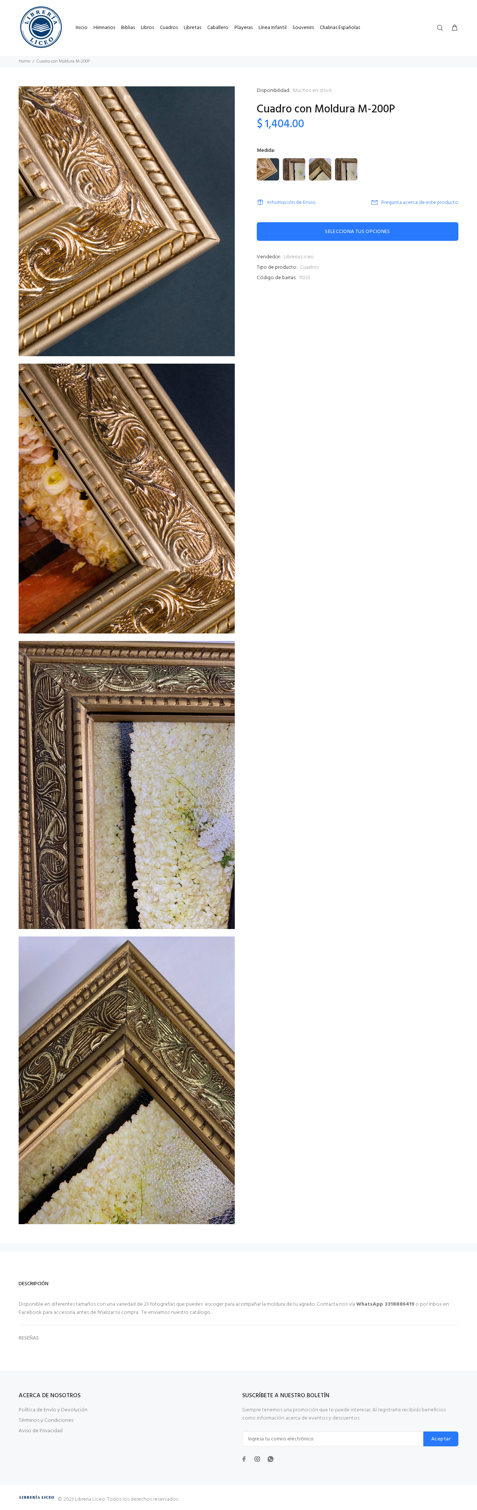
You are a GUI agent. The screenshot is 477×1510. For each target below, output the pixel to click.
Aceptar (441, 1439)
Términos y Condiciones (46, 1420)
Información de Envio (291, 202)
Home (24, 61)
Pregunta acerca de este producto (419, 202)
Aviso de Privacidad (41, 1431)
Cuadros (309, 267)
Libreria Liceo (299, 257)
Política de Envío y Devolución (53, 1410)
